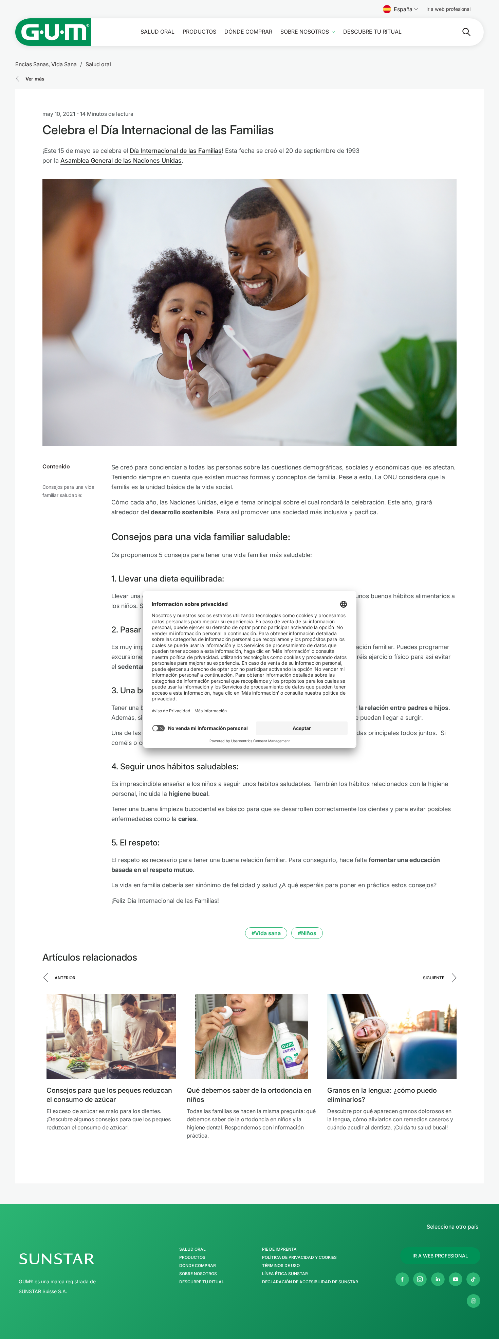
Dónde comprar (248, 32)
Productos (199, 32)
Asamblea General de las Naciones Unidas (121, 160)
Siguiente (433, 977)
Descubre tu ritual (372, 32)
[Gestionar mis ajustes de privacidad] (473, 1301)
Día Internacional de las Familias (176, 150)
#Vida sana (266, 933)
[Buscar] (461, 32)
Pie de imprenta (279, 1249)
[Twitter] (473, 1279)
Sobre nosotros (304, 32)
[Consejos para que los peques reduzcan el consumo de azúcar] (111, 1036)
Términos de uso (281, 1266)
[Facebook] (402, 1279)
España (403, 9)
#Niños (307, 933)
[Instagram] (420, 1279)
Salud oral (157, 32)
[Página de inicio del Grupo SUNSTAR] (76, 1258)
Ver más (34, 79)
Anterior (65, 977)
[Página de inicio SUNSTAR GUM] (53, 32)
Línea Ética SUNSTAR (285, 1274)
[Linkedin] (438, 1279)
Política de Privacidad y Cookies (299, 1257)
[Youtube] (455, 1279)
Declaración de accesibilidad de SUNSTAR (310, 1282)
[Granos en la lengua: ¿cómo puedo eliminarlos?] (392, 1036)
